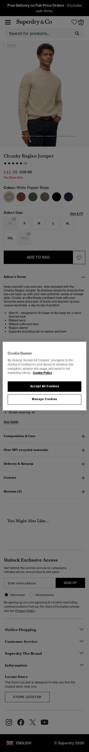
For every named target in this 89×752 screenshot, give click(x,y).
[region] (44, 376)
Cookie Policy (42, 373)
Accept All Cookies (44, 386)
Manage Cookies (44, 399)
